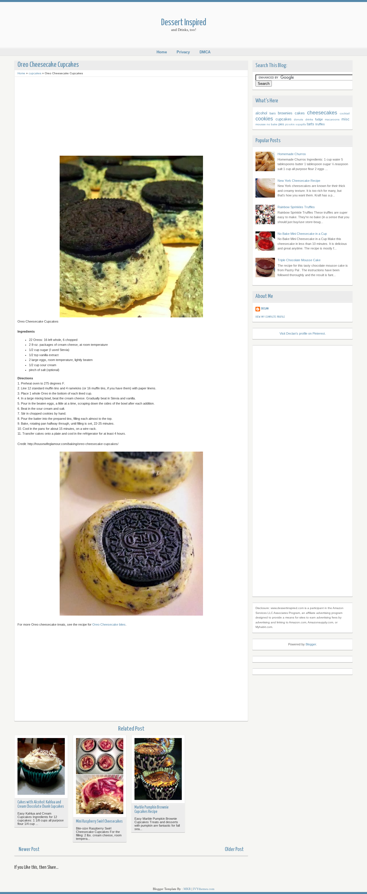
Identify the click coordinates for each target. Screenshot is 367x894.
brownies (285, 113)
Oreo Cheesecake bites (109, 624)
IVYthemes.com (203, 889)
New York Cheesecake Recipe (299, 180)
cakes (300, 113)
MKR (187, 889)
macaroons (332, 119)
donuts (298, 119)
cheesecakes (322, 113)
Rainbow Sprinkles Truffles (296, 207)
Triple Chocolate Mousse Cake (299, 260)
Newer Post (29, 849)
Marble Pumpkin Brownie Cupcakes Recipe (151, 809)
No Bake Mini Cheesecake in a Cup (302, 233)
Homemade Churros (292, 154)
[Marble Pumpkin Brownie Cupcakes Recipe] (158, 769)
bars (273, 113)
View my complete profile (270, 316)
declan (265, 308)
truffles (320, 124)
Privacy (183, 52)
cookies (264, 119)
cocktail (345, 113)
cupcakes (35, 73)
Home (162, 52)
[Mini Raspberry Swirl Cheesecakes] (99, 776)
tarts (310, 124)
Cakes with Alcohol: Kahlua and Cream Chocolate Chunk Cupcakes (40, 804)
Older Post (234, 849)
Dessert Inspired (183, 22)
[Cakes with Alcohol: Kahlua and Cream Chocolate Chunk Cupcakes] (41, 767)
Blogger (311, 644)
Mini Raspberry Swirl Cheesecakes (99, 821)
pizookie (290, 124)
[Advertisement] (131, 115)
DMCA (205, 52)
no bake (272, 124)
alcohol (261, 113)
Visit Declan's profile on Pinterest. (303, 333)
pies (281, 124)
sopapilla (301, 124)
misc (345, 119)
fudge (319, 119)
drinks (309, 119)
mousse (260, 124)
